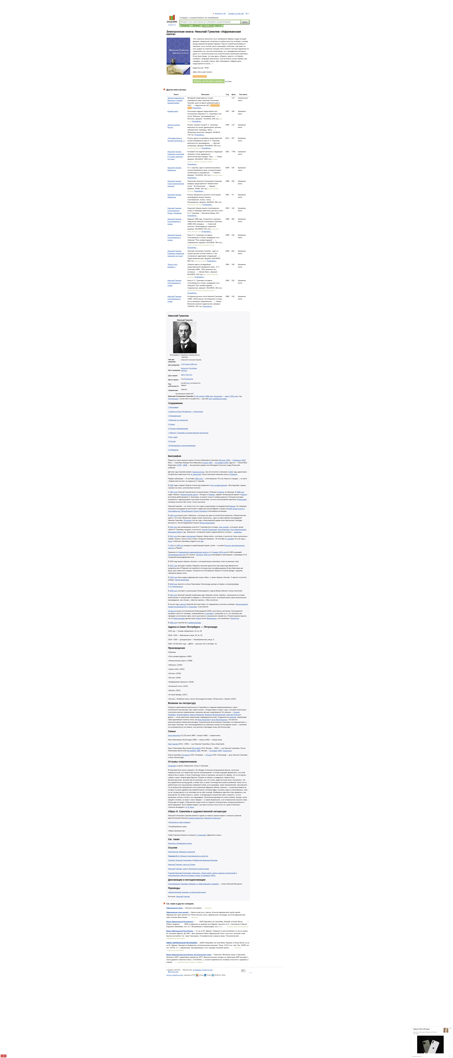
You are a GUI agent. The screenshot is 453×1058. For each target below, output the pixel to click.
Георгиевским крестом (176, 555)
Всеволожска (212, 618)
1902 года (199, 479)
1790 (179, 465)
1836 (228, 460)
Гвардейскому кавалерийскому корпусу (193, 552)
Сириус (244, 494)
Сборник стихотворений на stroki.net (188, 856)
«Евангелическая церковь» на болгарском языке (187, 892)
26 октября (196, 748)
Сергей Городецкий (209, 529)
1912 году (173, 536)
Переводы (196, 26)
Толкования (185, 26)
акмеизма (238, 532)
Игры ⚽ (218, 26)
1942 (226, 463)
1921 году (173, 595)
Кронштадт (185, 368)
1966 (220, 751)
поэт (188, 383)
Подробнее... (197, 108)
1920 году (173, 591)
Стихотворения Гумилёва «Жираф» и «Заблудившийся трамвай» (193, 884)
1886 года (194, 364)
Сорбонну (233, 474)
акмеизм (232, 717)
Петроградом (188, 379)
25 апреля (188, 520)
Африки (232, 506)
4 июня (205, 463)
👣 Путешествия (173, 971)
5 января (215, 552)
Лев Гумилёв (173, 744)
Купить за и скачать (208, 81)
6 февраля (237, 460)
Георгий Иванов (183, 715)
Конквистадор (173, 111)
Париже (212, 494)
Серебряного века (219, 399)
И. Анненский (196, 474)
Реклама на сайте (207, 970)
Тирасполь (227, 751)
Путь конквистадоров (218, 485)
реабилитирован (194, 623)
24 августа (172, 611)
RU (247, 13)
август (183, 375)
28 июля (222, 460)
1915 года (223, 552)
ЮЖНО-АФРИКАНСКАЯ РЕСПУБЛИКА (181, 943)
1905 (171, 485)
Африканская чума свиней (177, 912)
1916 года (207, 555)
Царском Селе (198, 472)
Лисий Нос (235, 618)
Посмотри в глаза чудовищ (179, 822)
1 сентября (209, 613)
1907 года (173, 492)
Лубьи (198, 618)
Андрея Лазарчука (196, 818)
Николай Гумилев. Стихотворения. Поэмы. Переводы (175, 210)
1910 (243, 460)
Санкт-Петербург (200, 511)
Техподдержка (197, 970)
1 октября (229, 539)
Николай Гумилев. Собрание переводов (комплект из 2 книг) (176, 253)
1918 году (173, 577)
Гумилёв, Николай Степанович (180, 860)
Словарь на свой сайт (236, 13)
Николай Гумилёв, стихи (177, 869)
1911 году (173, 527)
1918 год (179, 545)
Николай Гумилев (183, 896)
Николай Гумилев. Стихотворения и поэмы (175, 221)
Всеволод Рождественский (215, 715)
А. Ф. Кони (190, 807)
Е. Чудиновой (201, 835)
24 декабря (219, 463)
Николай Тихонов (233, 715)
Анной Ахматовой (207, 523)
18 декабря (191, 751)
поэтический (191, 536)
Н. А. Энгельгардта (175, 586)
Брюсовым (242, 499)
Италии (221, 492)
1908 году (240, 492)
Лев (202, 541)
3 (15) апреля (185, 364)
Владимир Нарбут (175, 532)
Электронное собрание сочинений (181, 852)
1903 (231, 472)
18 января (213, 751)
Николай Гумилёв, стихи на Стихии (181, 864)
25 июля (209, 755)
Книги (207, 26)
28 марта (199, 555)
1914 (172, 545)
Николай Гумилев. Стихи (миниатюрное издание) (176, 183)
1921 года (189, 375)
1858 (185, 465)
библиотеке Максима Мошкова (205, 860)
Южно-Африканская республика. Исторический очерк (188, 955)
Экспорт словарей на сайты (174, 975)
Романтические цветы (189, 494)
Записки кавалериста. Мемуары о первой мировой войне (176, 100)
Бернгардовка (179, 618)
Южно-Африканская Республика (179, 922)
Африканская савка (174, 908)
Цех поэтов (224, 527)
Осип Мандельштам (238, 529)
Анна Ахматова (224, 529)
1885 (198, 751)
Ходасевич (172, 766)
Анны (170, 541)
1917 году (173, 566)
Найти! (244, 22)
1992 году (173, 623)
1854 (210, 463)
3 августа (182, 604)
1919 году (173, 584)
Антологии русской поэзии (199, 869)
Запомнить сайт (220, 13)
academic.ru (172, 25)
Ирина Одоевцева (197, 715)
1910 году (173, 515)
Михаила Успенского (213, 818)
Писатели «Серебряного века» (180, 843)
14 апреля (186, 755)
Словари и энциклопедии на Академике (198, 18)
